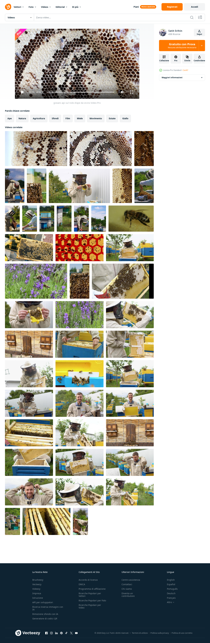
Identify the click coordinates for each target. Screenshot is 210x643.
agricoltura (39, 118)
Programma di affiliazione (92, 588)
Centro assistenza (131, 579)
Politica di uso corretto (182, 632)
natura (22, 118)
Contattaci (127, 584)
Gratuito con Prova (182, 45)
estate (112, 118)
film (67, 118)
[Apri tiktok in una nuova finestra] (66, 633)
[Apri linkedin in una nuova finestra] (56, 633)
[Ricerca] (192, 17)
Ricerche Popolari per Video (90, 606)
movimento (96, 118)
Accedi (194, 6)
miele (80, 118)
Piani (136, 6)
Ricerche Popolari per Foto (92, 600)
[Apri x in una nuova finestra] (71, 633)
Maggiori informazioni (172, 77)
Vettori (17, 6)
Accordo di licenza (88, 579)
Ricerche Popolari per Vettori (90, 594)
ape (9, 118)
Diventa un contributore (128, 594)
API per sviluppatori (42, 602)
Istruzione (37, 597)
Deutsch (171, 593)
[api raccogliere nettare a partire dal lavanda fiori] (36, 281)
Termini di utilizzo (140, 632)
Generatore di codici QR (44, 618)
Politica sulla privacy (159, 632)
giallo (125, 118)
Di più (75, 6)
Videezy (36, 588)
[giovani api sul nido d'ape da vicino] (36, 148)
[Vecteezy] (8, 7)
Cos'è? (185, 70)
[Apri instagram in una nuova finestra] (51, 633)
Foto (31, 6)
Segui (199, 34)
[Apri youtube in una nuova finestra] (76, 633)
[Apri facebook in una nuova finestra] (46, 633)
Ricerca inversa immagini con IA (47, 608)
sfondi (55, 118)
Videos (44, 6)
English (171, 579)
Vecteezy (36, 584)
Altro (169, 602)
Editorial (60, 6)
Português (172, 588)
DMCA (82, 584)
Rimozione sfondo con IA (45, 614)
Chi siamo (127, 588)
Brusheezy (37, 579)
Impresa (36, 593)
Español (171, 584)
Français (171, 597)
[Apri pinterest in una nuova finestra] (61, 633)
